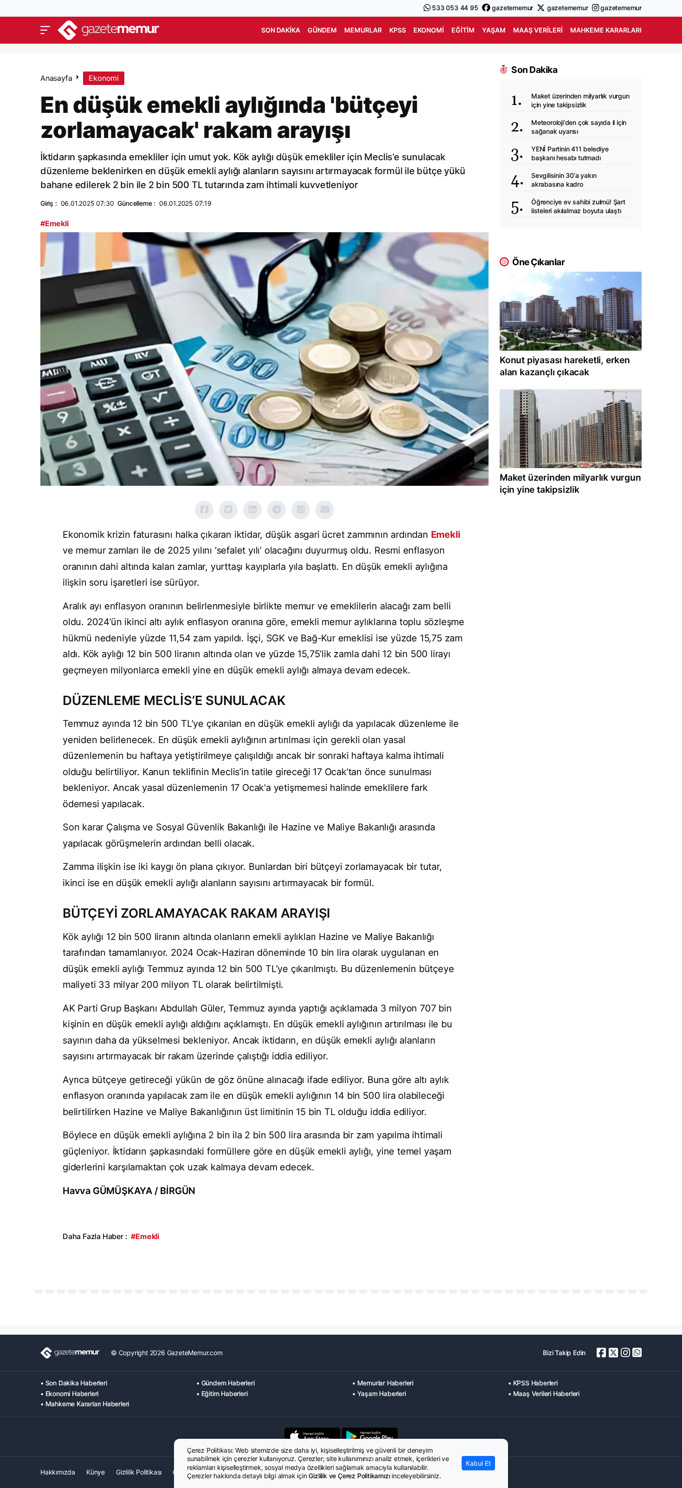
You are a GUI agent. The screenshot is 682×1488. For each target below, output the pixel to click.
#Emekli (54, 223)
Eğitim (463, 30)
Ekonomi (428, 30)
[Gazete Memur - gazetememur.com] (109, 29)
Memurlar (363, 30)
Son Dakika (280, 30)
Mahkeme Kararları (606, 30)
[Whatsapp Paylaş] (300, 510)
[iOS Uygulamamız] (312, 1436)
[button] (45, 30)
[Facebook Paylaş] (204, 510)
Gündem (322, 30)
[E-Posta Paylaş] (324, 510)
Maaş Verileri (538, 30)
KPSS (397, 30)
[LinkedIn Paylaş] (252, 510)
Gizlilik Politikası (138, 1472)
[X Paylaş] (228, 510)
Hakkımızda (57, 1472)
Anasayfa (56, 78)
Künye (95, 1472)
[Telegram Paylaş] (276, 510)
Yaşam (494, 30)
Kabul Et (478, 1463)
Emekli (445, 534)
